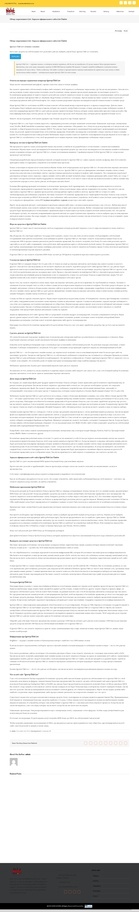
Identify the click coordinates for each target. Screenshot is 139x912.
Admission (97, 886)
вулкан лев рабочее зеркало (56, 200)
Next (126, 31)
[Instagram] (79, 891)
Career (95, 896)
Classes (96, 876)
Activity (96, 881)
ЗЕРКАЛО (15, 56)
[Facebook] (65, 891)
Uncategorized (35, 731)
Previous (118, 31)
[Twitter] (70, 891)
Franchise (97, 891)
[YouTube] (74, 891)
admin (13, 731)
